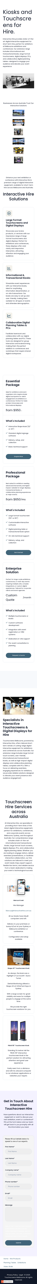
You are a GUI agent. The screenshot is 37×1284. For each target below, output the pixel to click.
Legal (21, 1275)
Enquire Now (18, 456)
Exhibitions (22, 1262)
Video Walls (8, 1266)
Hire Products (15, 1259)
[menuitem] (6, 1259)
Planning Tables (10, 1262)
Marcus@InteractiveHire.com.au (18, 911)
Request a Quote (18, 655)
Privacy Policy (12, 1275)
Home (6, 1259)
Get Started (18, 552)
